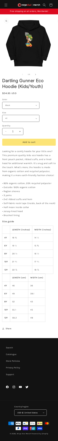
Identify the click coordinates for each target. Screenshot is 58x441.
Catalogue (11, 354)
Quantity (6, 125)
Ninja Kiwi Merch (24, 434)
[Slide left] (22, 74)
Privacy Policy (13, 367)
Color (4, 99)
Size (4, 112)
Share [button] (8, 328)
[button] (6, 5)
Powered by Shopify (40, 434)
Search (9, 347)
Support (10, 374)
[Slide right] (35, 74)
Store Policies (13, 361)
